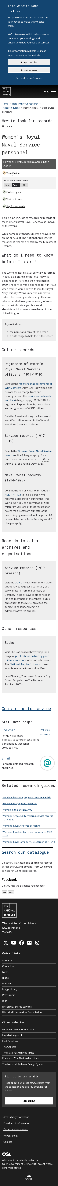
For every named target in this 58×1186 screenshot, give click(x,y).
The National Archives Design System (23, 1064)
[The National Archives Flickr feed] (29, 942)
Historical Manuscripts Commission (22, 1012)
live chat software (45, 732)
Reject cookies (29, 70)
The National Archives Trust (18, 1052)
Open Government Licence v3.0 (19, 1164)
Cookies (7, 1141)
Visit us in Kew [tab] (14, 199)
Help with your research (25, 103)
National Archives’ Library (25, 664)
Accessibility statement (16, 1117)
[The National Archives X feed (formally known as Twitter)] (5, 942)
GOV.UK (19, 582)
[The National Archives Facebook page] (21, 942)
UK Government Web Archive (18, 1029)
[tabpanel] (29, 183)
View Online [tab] (13, 173)
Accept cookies (29, 62)
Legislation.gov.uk (12, 1035)
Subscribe (29, 1101)
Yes (11, 892)
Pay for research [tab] (15, 206)
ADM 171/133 (13, 494)
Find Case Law (10, 1041)
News (5, 972)
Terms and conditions (15, 1129)
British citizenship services (17, 1006)
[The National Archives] (6, 91)
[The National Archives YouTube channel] (13, 942)
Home (5, 103)
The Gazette (9, 1046)
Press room (8, 995)
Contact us (8, 966)
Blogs (5, 977)
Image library (9, 989)
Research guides (11, 107)
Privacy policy (10, 1135)
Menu (46, 91)
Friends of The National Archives (20, 1058)
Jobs (4, 1000)
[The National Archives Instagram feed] (37, 942)
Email (6, 758)
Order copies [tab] (13, 192)
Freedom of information (16, 1123)
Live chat (8, 730)
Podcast (6, 983)
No (4, 892)
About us (7, 960)
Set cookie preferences (29, 78)
